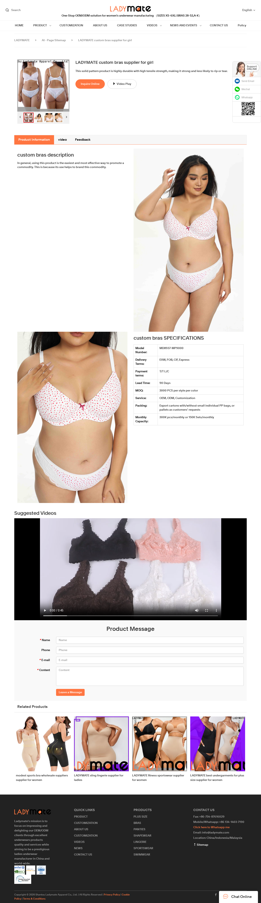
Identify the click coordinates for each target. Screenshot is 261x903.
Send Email (247, 81)
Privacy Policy (112, 895)
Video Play (124, 84)
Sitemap (202, 844)
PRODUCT (40, 25)
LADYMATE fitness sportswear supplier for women (158, 777)
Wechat (245, 89)
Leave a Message (70, 692)
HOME (19, 25)
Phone (45, 650)
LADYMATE (22, 40)
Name (45, 640)
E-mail (44, 660)
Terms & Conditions (34, 899)
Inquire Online (90, 84)
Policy (242, 25)
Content (43, 670)
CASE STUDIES (127, 25)
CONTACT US (219, 25)
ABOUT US (100, 25)
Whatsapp (247, 97)
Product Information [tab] (34, 139)
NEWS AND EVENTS (183, 25)
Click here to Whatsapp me (211, 827)
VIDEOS (152, 25)
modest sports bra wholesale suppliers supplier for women (42, 777)
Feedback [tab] (83, 139)
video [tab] (62, 139)
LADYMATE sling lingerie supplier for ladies (98, 777)
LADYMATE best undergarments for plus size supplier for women (217, 777)
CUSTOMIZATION (71, 25)
